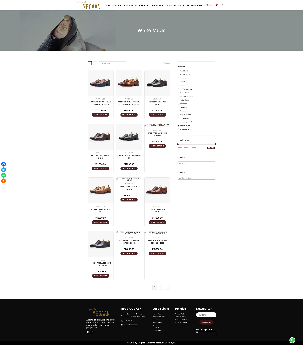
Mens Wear (184, 93)
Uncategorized (186, 122)
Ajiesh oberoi (185, 74)
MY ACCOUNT (196, 5)
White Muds (100, 99)
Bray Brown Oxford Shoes (100, 156)
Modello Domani (186, 96)
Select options (100, 115)
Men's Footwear (186, 89)
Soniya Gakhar (185, 114)
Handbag (183, 82)
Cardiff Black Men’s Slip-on (129, 156)
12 (163, 63)
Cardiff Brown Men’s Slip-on (157, 134)
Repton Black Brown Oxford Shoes (157, 241)
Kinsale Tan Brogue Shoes (157, 210)
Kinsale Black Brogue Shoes (129, 188)
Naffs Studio (184, 100)
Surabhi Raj (184, 118)
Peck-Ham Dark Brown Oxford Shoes (129, 241)
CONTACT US (183, 5)
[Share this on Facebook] (3, 164)
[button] (223, 5)
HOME (108, 5)
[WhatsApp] (3, 175)
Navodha (183, 104)
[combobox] (196, 163)
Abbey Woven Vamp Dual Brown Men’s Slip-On (129, 103)
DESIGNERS (143, 5)
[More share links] (3, 181)
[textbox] (196, 163)
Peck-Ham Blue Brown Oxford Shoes (101, 264)
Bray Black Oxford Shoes (157, 103)
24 (166, 63)
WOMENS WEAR (130, 5)
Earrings (183, 78)
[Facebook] (88, 332)
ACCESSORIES (157, 5)
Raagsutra (184, 111)
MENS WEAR (117, 5)
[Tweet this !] (3, 169)
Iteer (182, 85)
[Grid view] (90, 63)
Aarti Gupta (184, 71)
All (169, 63)
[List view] (95, 63)
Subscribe (206, 322)
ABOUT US (171, 5)
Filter (211, 148)
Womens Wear (186, 129)
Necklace (183, 107)
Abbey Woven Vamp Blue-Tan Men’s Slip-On (100, 103)
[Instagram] (92, 332)
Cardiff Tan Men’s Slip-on (100, 210)
